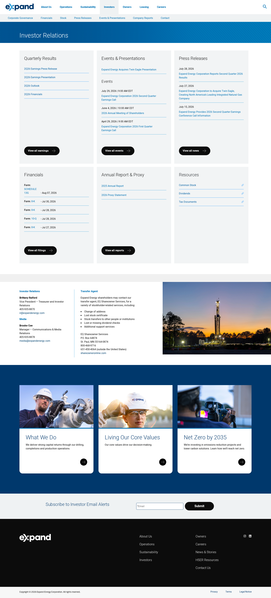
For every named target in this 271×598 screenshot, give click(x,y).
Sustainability (88, 7)
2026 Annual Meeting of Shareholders (122, 113)
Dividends (184, 193)
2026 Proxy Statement (113, 195)
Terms (229, 591)
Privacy (214, 591)
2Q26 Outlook (31, 85)
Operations (66, 7)
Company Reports (143, 18)
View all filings (37, 250)
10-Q (34, 218)
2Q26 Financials (33, 94)
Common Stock (187, 185)
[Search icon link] (265, 7)
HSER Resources (207, 560)
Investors (109, 7)
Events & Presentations (112, 18)
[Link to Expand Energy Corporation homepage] (19, 7)
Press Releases (82, 18)
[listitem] (244, 536)
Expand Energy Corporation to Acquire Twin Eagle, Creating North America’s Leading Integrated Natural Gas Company (210, 94)
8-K (33, 201)
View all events (114, 151)
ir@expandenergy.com (32, 313)
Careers (161, 7)
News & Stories (206, 552)
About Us (46, 7)
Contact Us (203, 568)
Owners (127, 7)
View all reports (114, 250)
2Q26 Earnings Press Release (40, 68)
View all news (191, 151)
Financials (46, 18)
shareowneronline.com (93, 353)
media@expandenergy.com (34, 340)
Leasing (144, 7)
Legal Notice (245, 591)
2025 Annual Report (112, 186)
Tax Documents (188, 201)
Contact (165, 18)
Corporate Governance (20, 18)
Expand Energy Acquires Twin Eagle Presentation (128, 69)
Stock (63, 18)
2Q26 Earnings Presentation (39, 77)
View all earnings (38, 151)
